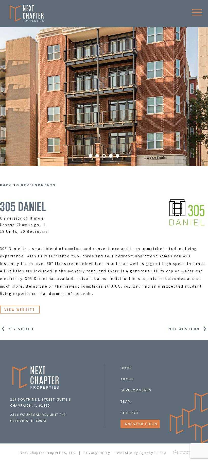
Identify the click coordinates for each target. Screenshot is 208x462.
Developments (136, 390)
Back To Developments (28, 185)
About (127, 379)
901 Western (185, 328)
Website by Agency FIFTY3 (141, 452)
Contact (129, 412)
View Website (20, 309)
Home (126, 368)
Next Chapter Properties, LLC (48, 452)
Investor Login (141, 424)
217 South (20, 328)
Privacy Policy (96, 452)
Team (125, 401)
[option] (104, 96)
